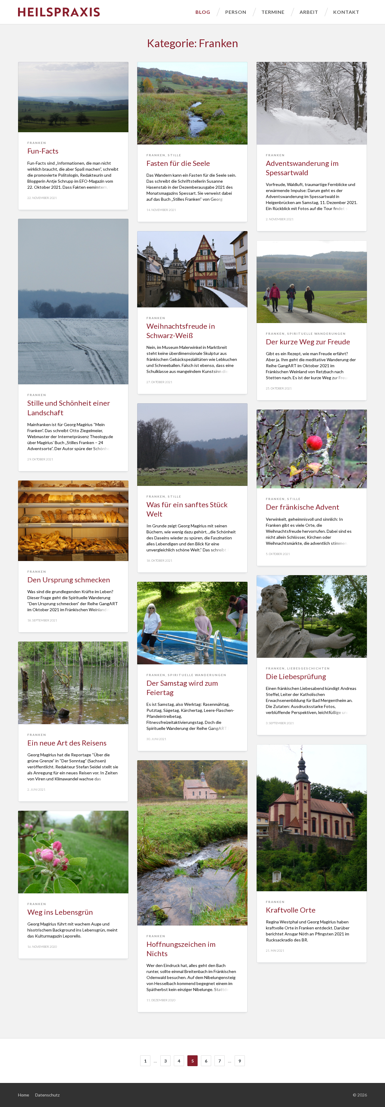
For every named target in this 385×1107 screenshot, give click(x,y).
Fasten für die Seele (178, 163)
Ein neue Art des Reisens (66, 742)
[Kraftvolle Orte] (312, 817)
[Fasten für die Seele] (192, 103)
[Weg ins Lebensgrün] (73, 852)
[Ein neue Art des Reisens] (73, 683)
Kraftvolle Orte (291, 909)
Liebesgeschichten (308, 668)
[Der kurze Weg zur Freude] (312, 281)
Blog (203, 12)
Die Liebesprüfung (296, 676)
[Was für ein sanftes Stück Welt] (192, 444)
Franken (36, 143)
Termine (273, 12)
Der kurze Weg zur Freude (308, 341)
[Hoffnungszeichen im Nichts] (192, 843)
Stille (174, 155)
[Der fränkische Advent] (312, 449)
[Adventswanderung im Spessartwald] (312, 103)
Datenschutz (47, 1094)
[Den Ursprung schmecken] (73, 520)
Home (23, 1094)
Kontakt (346, 12)
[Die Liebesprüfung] (312, 616)
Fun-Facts (42, 150)
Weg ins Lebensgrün (60, 911)
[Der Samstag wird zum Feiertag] (192, 623)
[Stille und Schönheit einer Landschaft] (73, 301)
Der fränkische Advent (302, 506)
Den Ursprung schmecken (68, 579)
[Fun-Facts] (73, 97)
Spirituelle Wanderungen (316, 333)
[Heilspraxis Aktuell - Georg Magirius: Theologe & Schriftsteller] (103, 12)
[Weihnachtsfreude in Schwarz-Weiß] (192, 269)
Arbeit (309, 12)
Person (235, 12)
